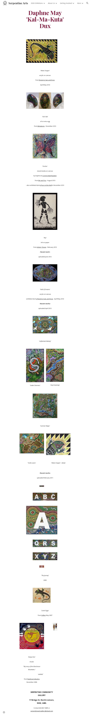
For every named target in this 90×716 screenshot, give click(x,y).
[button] (87, 3)
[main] (45, 19)
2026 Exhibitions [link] (37, 3)
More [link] (79, 3)
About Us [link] (51, 3)
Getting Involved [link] (66, 3)
